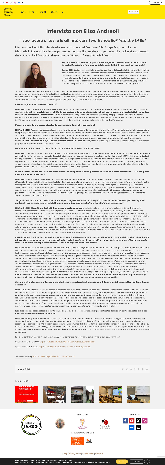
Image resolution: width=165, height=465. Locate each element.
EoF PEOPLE (36, 357)
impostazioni (67, 463)
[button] (133, 12)
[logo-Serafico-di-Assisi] (82, 419)
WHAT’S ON (70, 357)
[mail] (23, 2)
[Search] (62, 12)
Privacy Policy (75, 453)
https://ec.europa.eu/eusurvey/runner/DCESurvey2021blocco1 (67, 342)
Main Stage (45, 357)
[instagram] (15, 2)
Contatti (99, 453)
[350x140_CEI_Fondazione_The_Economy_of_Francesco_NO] (82, 437)
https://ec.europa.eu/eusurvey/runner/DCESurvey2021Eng (64, 346)
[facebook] (3, 2)
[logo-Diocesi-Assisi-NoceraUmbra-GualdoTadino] (60, 419)
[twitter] (11, 2)
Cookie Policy (88, 453)
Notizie (53, 357)
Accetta (121, 461)
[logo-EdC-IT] (105, 419)
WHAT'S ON (61, 357)
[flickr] (19, 2)
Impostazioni (136, 461)
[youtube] (7, 2)
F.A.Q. (64, 453)
